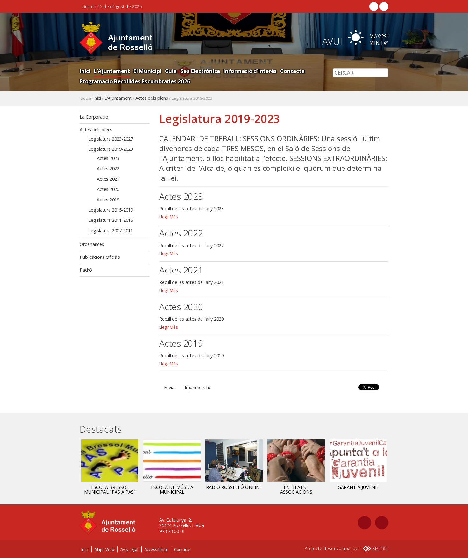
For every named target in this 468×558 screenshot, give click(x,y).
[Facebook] (373, 6)
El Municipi (147, 71)
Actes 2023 (181, 196)
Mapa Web (104, 549)
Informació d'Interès (250, 71)
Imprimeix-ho (198, 387)
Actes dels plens (151, 98)
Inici (85, 71)
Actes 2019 (181, 343)
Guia (171, 71)
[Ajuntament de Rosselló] (116, 38)
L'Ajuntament (112, 71)
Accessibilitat (156, 549)
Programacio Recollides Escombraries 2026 (135, 81)
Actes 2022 (181, 233)
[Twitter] (383, 6)
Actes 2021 (181, 270)
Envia (169, 387)
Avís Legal (129, 549)
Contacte (182, 549)
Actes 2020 (181, 307)
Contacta (292, 71)
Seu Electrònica (200, 71)
